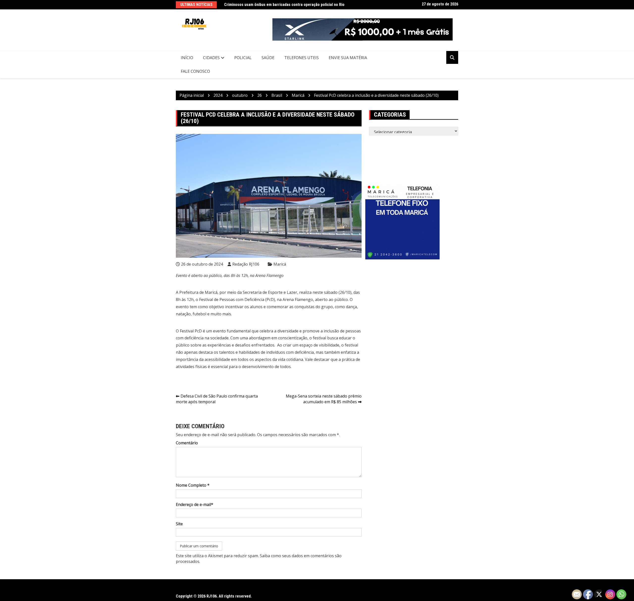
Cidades (211, 57)
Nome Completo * (193, 485)
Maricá (279, 264)
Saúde (268, 57)
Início (187, 57)
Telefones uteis (301, 57)
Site (179, 523)
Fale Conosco (195, 71)
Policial (243, 57)
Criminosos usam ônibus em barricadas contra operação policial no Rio (284, 4)
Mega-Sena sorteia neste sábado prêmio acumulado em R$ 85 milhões (324, 398)
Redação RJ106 (245, 264)
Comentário (187, 443)
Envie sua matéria (348, 57)
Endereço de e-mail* (194, 504)
